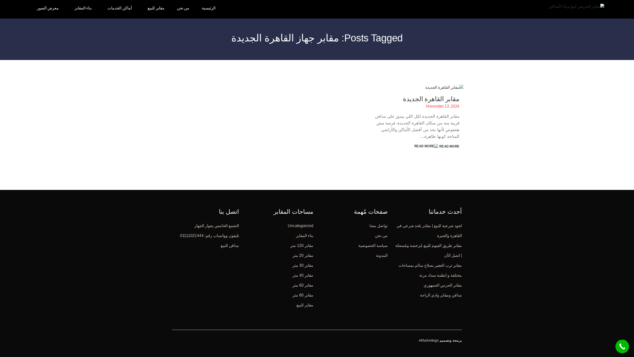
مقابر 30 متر (302, 265)
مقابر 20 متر (302, 255)
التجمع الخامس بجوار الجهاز (216, 225)
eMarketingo (429, 340)
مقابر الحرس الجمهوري (442, 285)
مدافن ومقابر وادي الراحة (441, 295)
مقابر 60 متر (302, 285)
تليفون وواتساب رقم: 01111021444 (209, 235)
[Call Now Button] (622, 346)
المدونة (382, 255)
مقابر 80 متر (302, 295)
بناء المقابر (304, 235)
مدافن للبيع (230, 245)
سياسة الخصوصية (373, 245)
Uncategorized (300, 225)
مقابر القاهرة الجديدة (431, 99)
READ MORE (448, 146)
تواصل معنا (379, 225)
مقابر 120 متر (301, 245)
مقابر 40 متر (302, 275)
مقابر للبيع (304, 305)
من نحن (381, 235)
